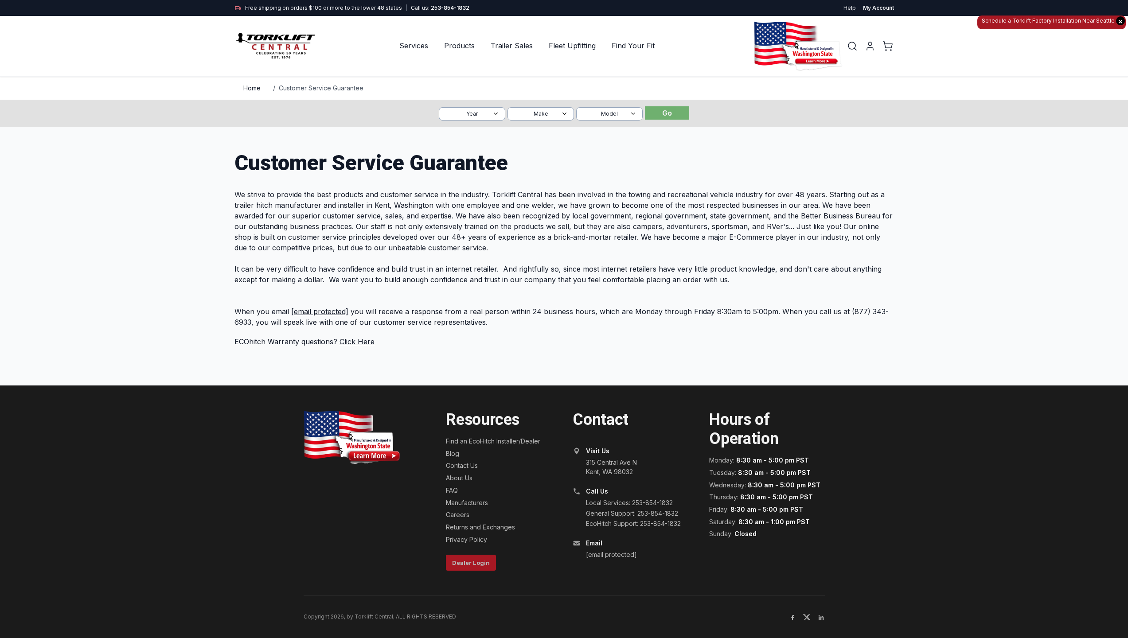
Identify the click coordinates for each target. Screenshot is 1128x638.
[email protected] (319, 311)
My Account (878, 7)
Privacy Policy (466, 539)
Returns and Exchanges (480, 527)
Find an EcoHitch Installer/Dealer (493, 441)
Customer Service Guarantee (321, 88)
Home (252, 88)
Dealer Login (471, 562)
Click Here (357, 341)
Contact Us (462, 465)
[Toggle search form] (852, 46)
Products (459, 45)
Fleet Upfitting (572, 45)
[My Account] (870, 46)
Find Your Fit (633, 45)
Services (413, 45)
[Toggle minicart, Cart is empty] (888, 46)
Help (849, 7)
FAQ (452, 490)
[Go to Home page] (276, 46)
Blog (452, 453)
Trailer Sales (512, 45)
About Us (459, 478)
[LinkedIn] (821, 617)
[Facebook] (792, 617)
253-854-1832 (450, 7)
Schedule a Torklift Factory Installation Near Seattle (1052, 21)
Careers (457, 514)
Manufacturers (467, 502)
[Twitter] (807, 617)
